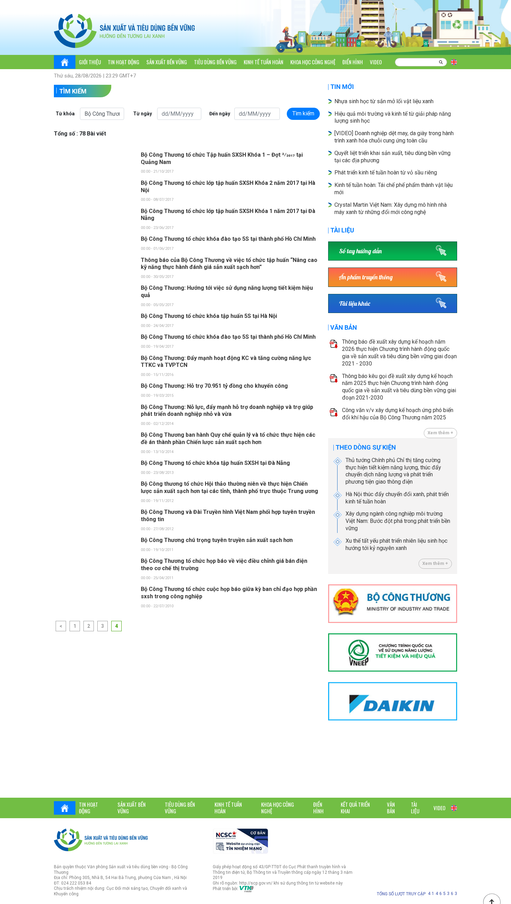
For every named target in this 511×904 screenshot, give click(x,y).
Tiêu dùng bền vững (215, 62)
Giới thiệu (90, 62)
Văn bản (343, 327)
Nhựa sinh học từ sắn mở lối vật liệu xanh (383, 101)
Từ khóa (65, 113)
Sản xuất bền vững (166, 62)
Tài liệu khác (354, 303)
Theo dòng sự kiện (365, 447)
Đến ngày (219, 113)
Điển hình (352, 62)
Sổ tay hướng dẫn (360, 251)
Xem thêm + (440, 432)
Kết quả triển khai (355, 807)
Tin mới (342, 86)
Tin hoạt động (123, 62)
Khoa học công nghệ (312, 62)
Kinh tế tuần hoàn (263, 62)
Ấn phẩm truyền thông (366, 277)
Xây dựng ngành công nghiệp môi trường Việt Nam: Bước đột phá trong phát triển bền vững (398, 521)
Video (376, 62)
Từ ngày (142, 113)
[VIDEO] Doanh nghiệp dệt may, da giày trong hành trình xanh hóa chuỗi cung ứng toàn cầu (394, 137)
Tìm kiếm (73, 91)
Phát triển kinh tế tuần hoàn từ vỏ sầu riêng (385, 172)
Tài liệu (342, 230)
